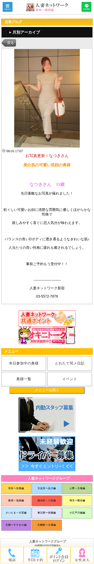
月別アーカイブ (26, 32)
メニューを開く (47, 390)
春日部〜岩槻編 (47, 512)
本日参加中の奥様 (24, 363)
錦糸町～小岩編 (47, 500)
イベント (69, 379)
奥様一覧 (23, 379)
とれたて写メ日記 (70, 363)
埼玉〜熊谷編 (77, 500)
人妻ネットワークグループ (47, 541)
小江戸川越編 (77, 512)
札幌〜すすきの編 (16, 524)
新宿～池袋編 (16, 500)
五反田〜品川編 (47, 488)
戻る (10, 43)
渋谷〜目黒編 (16, 488)
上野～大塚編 (77, 488)
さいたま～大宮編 (16, 512)
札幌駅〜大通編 (47, 524)
